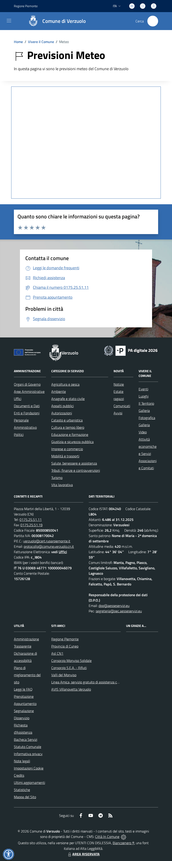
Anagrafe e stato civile (68, 398)
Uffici (17, 398)
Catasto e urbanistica (67, 420)
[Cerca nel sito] (152, 21)
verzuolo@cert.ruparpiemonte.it (46, 541)
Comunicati (122, 406)
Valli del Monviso (63, 675)
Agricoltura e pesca (65, 384)
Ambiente (58, 391)
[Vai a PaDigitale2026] (130, 350)
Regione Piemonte (26, 6)
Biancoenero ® (123, 843)
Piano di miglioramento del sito (27, 675)
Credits (19, 775)
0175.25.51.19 (31, 525)
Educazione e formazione (69, 434)
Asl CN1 (57, 653)
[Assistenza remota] (123, 836)
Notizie (119, 384)
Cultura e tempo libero (67, 427)
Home (18, 41)
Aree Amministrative (29, 391)
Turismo (56, 477)
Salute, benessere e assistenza (74, 463)
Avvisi (118, 413)
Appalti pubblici (62, 406)
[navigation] (9, 20)
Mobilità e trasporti (65, 456)
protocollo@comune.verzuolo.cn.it (49, 546)
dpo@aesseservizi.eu (114, 605)
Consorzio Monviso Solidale (71, 660)
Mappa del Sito (25, 797)
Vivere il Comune (41, 41)
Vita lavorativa (62, 484)
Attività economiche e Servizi (148, 446)
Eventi (143, 389)
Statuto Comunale (27, 746)
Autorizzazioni (61, 413)
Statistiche (22, 789)
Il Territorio (146, 403)
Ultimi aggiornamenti (29, 782)
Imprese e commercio (67, 449)
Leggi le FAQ (23, 689)
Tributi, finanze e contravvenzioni (75, 470)
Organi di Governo (27, 384)
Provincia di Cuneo (64, 646)
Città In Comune (107, 836)
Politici (19, 434)
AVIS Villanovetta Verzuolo (71, 689)
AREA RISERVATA (86, 854)
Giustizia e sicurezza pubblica (72, 441)
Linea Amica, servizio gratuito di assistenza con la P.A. (91, 682)
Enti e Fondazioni (26, 413)
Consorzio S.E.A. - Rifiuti (69, 667)
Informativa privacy (28, 754)
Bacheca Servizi (25, 739)
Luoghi (143, 396)
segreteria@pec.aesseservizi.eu (119, 611)
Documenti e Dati (27, 406)
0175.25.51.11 (30, 519)
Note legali (22, 761)
